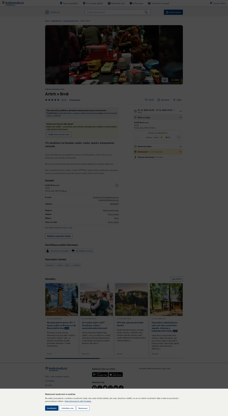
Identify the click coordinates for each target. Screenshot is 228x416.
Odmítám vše (67, 408)
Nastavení (82, 408)
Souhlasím (52, 408)
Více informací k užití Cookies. (78, 401)
